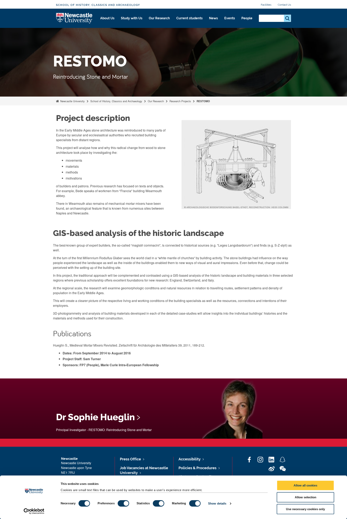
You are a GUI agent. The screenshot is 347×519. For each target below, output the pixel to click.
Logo (74, 18)
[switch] (123, 503)
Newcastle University (72, 101)
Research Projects (180, 101)
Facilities (266, 4)
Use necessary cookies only (305, 509)
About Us (107, 18)
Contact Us (284, 4)
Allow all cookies (305, 485)
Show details (217, 503)
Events (229, 18)
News (213, 18)
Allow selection (305, 497)
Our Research (159, 18)
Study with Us (131, 18)
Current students (189, 18)
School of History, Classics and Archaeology (98, 4)
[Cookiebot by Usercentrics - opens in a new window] (34, 511)
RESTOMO (203, 101)
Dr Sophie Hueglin (95, 417)
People (246, 18)
